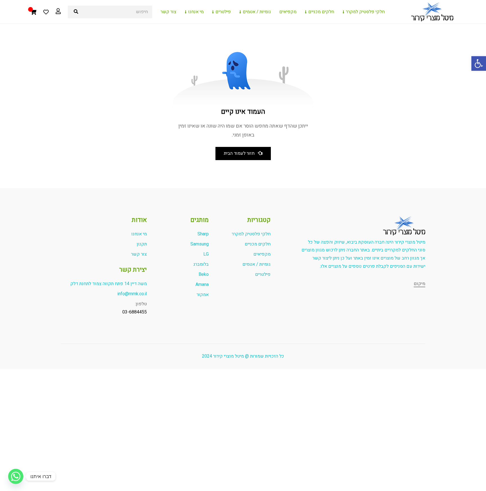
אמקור (203, 294)
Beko (204, 274)
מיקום (419, 283)
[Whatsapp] (15, 476)
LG (206, 254)
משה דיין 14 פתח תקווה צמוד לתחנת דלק (108, 283)
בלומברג (201, 264)
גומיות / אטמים (257, 11)
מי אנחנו (196, 11)
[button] (478, 63)
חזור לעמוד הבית (239, 153)
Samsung (199, 244)
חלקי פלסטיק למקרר (365, 11)
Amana (202, 284)
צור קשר (168, 11)
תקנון (142, 244)
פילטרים (223, 11)
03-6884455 (134, 312)
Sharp (203, 234)
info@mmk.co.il (132, 293)
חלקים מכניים (321, 11)
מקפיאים (287, 11)
